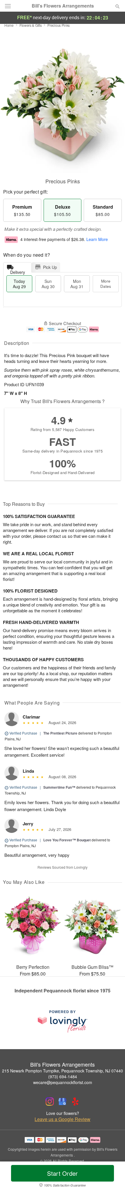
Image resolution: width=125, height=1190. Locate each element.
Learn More (97, 239)
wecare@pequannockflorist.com (62, 1082)
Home (9, 25)
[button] (112, 1177)
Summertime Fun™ (59, 787)
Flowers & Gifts (30, 25)
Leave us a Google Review (62, 1119)
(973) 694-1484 (62, 1076)
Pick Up (50, 267)
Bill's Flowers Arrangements (63, 5)
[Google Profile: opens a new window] (62, 1101)
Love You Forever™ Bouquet (67, 840)
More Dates (105, 283)
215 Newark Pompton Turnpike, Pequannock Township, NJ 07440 (62, 1071)
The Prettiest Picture (60, 733)
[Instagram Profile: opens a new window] (50, 1101)
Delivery (17, 270)
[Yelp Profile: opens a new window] (75, 1101)
